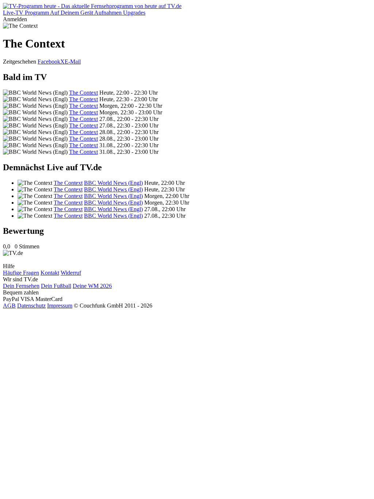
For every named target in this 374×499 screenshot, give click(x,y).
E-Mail (73, 61)
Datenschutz (31, 305)
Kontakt (50, 273)
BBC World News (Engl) (113, 183)
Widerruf (71, 273)
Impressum (59, 305)
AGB (9, 305)
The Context (83, 92)
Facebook (49, 61)
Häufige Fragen (21, 273)
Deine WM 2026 (92, 286)
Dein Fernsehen (21, 286)
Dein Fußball (56, 286)
